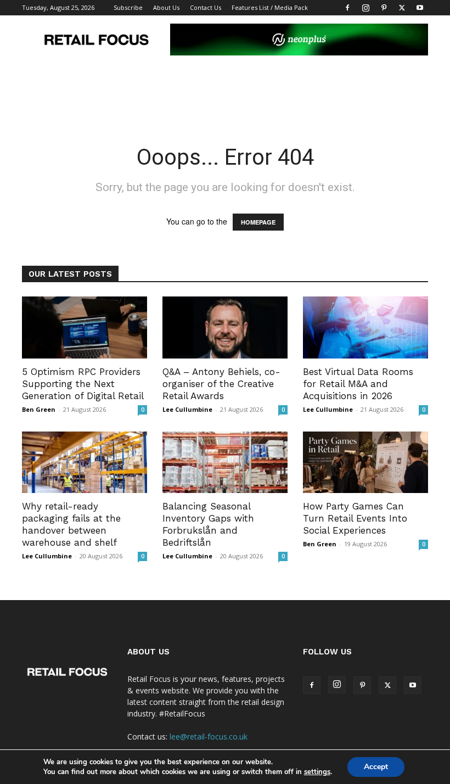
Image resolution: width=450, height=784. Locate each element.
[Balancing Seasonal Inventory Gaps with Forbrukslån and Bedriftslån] (225, 463)
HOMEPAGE (258, 222)
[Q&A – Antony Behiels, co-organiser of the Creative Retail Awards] (225, 327)
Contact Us (205, 7)
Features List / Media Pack (270, 7)
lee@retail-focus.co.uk (209, 736)
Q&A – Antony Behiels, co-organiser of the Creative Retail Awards (221, 383)
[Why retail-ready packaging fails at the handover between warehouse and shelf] (84, 463)
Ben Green (38, 409)
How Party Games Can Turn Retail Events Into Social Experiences (355, 518)
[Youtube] (420, 7)
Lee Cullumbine (187, 409)
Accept (376, 766)
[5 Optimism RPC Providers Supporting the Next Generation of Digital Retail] (84, 327)
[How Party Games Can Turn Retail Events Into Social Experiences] (365, 463)
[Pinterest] (383, 7)
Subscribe (128, 7)
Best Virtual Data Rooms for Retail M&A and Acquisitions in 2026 (358, 383)
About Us (166, 7)
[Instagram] (365, 7)
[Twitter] (401, 7)
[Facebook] (347, 7)
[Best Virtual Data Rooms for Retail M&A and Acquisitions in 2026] (365, 327)
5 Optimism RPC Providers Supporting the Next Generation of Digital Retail (83, 383)
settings (317, 772)
